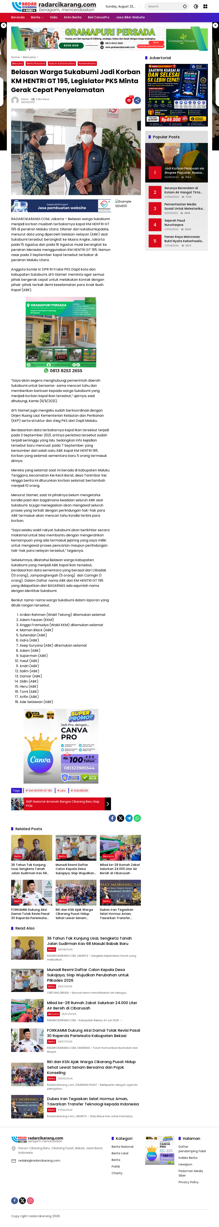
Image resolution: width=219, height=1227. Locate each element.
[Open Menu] (205, 6)
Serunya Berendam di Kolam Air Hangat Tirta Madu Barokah (182, 190)
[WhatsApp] (137, 818)
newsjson (185, 1164)
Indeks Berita (188, 1158)
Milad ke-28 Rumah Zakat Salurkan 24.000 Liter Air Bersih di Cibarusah (120, 869)
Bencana (17, 63)
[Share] (137, 100)
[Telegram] (129, 818)
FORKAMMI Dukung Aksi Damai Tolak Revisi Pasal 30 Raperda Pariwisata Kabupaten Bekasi (30, 914)
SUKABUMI (81, 791)
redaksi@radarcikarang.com (39, 1160)
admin (25, 99)
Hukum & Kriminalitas (62, 63)
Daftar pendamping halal (192, 1149)
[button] (185, 6)
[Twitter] (120, 818)
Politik (116, 1166)
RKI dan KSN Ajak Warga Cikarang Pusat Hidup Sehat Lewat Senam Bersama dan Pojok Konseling (74, 914)
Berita (17, 856)
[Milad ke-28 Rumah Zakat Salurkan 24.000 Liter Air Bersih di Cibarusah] (120, 848)
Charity (117, 1173)
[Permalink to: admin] (16, 100)
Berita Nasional (36, 63)
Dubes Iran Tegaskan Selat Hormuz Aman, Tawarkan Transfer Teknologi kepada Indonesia (116, 914)
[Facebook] (112, 818)
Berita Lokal (120, 1153)
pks (63, 791)
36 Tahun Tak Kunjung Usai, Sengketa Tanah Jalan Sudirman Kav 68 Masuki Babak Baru (29, 869)
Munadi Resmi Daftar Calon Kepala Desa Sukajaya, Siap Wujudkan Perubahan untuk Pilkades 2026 (76, 869)
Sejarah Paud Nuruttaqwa (174, 223)
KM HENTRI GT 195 (40, 791)
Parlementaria (87, 63)
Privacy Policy (189, 1182)
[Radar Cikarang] (54, 6)
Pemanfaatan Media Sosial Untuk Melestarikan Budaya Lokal (184, 206)
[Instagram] (30, 1200)
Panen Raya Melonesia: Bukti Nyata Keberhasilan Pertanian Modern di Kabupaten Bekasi (184, 239)
